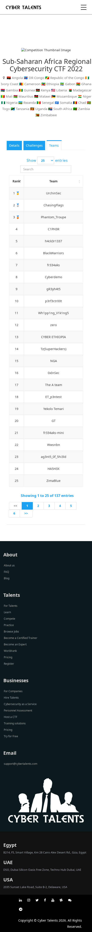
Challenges (34, 145)
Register (9, 664)
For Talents (10, 606)
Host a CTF (10, 717)
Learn (7, 612)
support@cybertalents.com (20, 764)
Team (53, 181)
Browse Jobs (11, 631)
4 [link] (60, 506)
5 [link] (71, 506)
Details (14, 145)
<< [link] (15, 506)
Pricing (8, 657)
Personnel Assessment (18, 710)
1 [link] (27, 506)
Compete (9, 619)
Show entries (47, 160)
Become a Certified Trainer (20, 638)
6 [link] (14, 513)
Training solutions (15, 723)
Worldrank (10, 651)
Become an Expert (15, 644)
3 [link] (49, 506)
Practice (9, 625)
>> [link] (26, 513)
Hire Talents (11, 697)
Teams (54, 145)
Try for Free (11, 736)
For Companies (13, 691)
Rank (16, 181)
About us (9, 565)
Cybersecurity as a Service (20, 704)
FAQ (6, 572)
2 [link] (38, 506)
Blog (6, 578)
